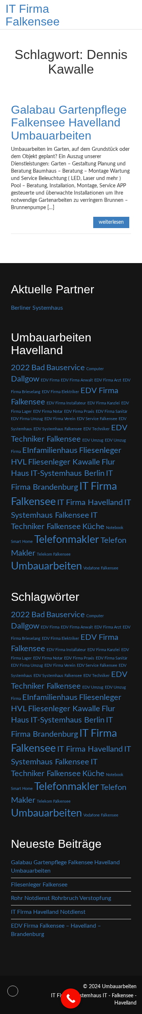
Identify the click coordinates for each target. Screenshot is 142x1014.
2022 (20, 368)
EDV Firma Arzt (107, 380)
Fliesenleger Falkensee (39, 885)
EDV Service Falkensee (97, 419)
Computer (95, 369)
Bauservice (65, 368)
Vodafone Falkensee (100, 568)
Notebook (114, 528)
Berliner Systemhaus (37, 308)
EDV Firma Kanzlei (103, 403)
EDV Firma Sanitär (111, 412)
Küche (93, 526)
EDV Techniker (96, 429)
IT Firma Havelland (90, 502)
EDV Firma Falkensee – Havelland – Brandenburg (56, 930)
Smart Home (22, 542)
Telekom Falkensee (54, 554)
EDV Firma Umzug (27, 419)
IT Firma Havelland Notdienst (48, 912)
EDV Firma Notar (48, 412)
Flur (108, 462)
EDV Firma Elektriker (60, 392)
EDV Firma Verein (59, 419)
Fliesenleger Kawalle (64, 462)
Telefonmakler (66, 539)
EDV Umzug (92, 440)
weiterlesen (111, 222)
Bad (38, 368)
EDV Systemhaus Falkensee (57, 429)
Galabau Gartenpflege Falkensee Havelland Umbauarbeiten (69, 122)
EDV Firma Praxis (79, 412)
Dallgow (25, 379)
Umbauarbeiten (46, 566)
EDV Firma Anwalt (77, 380)
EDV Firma (50, 380)
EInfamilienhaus (50, 450)
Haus (20, 473)
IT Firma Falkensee (32, 15)
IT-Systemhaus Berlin (67, 473)
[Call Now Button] (71, 998)
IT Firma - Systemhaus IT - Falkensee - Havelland (94, 999)
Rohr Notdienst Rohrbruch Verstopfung (61, 898)
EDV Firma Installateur (66, 403)
